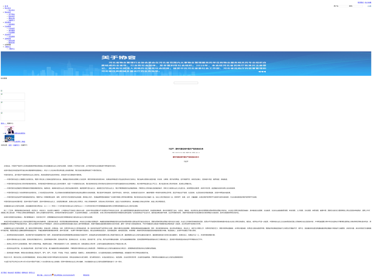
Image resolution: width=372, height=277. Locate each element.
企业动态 (8, 34)
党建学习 (12, 20)
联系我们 (361, 2)
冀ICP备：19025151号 (44, 275)
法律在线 (8, 38)
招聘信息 (25, 272)
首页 (10, 145)
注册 (369, 6)
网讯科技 (86, 275)
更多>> (4, 123)
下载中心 (8, 47)
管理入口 (32, 272)
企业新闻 (12, 36)
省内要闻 (12, 30)
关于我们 (4, 272)
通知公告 (12, 18)
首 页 (6, 6)
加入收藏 (368, 2)
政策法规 (12, 40)
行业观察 (12, 32)
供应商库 (8, 22)
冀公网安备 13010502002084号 (64, 275)
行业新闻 (8, 26)
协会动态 (8, 12)
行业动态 (12, 28)
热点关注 (8, 8)
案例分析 (12, 42)
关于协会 (12, 14)
